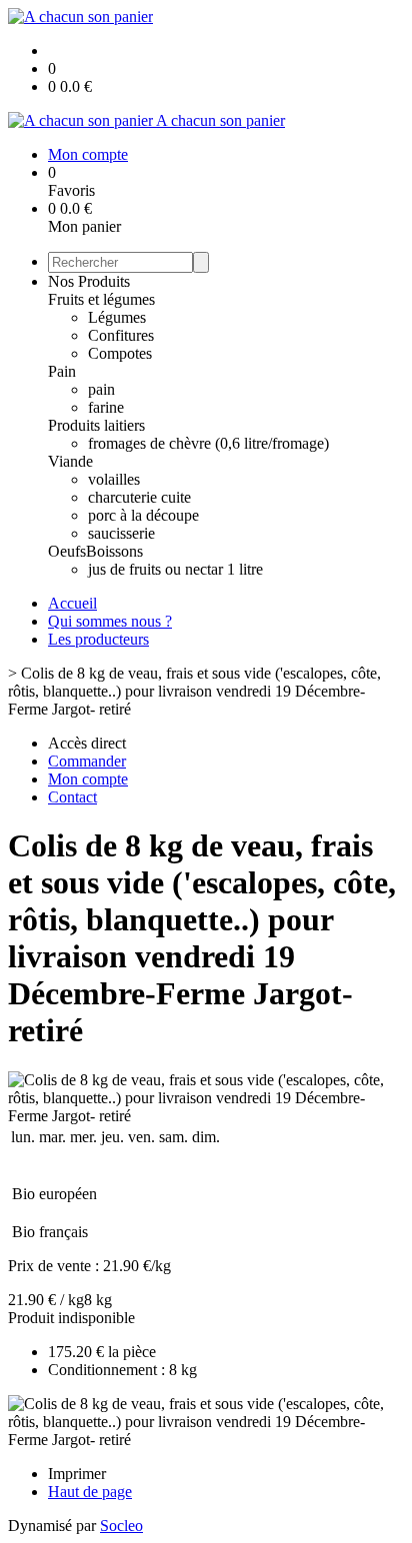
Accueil (72, 603)
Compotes (120, 353)
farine (106, 407)
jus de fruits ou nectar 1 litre (175, 569)
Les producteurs (98, 639)
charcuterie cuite (139, 497)
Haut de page (90, 1491)
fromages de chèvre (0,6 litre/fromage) (208, 443)
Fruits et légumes (101, 299)
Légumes (117, 317)
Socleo (121, 1525)
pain (101, 389)
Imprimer (77, 1473)
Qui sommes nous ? (110, 621)
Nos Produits (89, 281)
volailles (114, 479)
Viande (70, 461)
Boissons (114, 551)
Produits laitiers (96, 425)
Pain (62, 371)
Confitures (121, 335)
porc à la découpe (143, 515)
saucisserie (121, 533)
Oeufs (67, 551)
